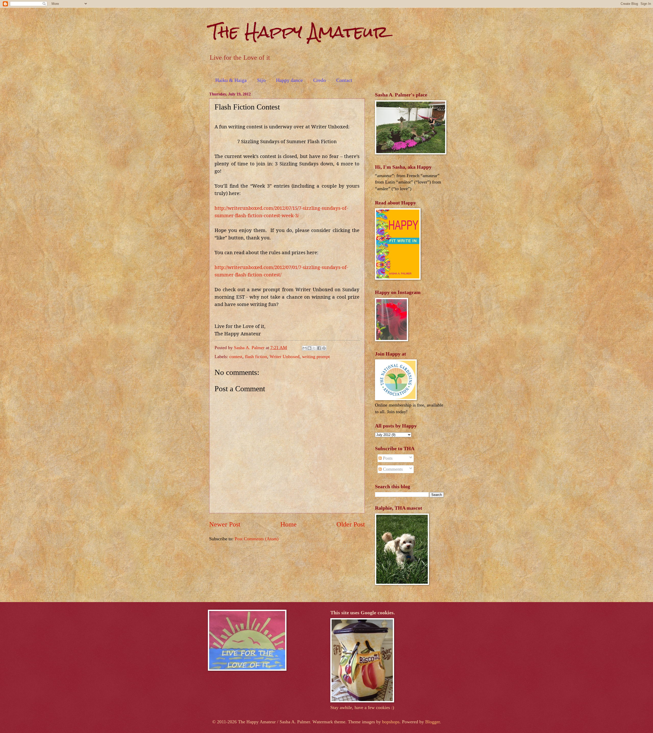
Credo (319, 80)
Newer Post (224, 524)
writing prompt (316, 356)
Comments (392, 469)
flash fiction (256, 356)
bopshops (390, 721)
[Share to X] (314, 348)
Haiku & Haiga (231, 80)
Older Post (350, 524)
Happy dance (289, 80)
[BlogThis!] (309, 348)
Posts (387, 458)
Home (288, 524)
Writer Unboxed (284, 356)
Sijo (261, 80)
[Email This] (304, 348)
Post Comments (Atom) (257, 538)
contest (235, 356)
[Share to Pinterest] (323, 348)
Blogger (432, 721)
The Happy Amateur (298, 32)
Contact (344, 80)
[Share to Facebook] (319, 348)
